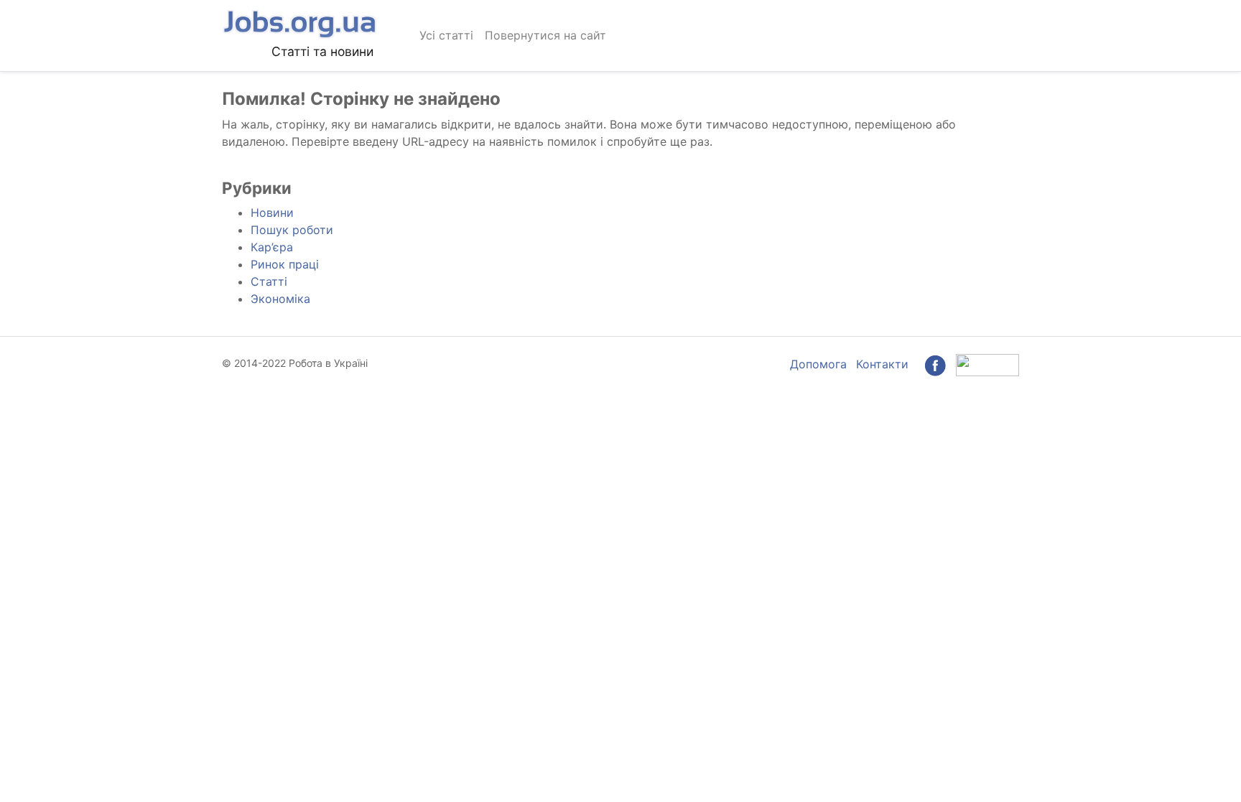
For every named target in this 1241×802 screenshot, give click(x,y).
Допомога (818, 364)
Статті (269, 281)
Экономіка (280, 299)
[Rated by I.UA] (987, 364)
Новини (272, 212)
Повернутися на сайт (545, 35)
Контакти (882, 364)
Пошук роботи (292, 230)
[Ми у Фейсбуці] (935, 364)
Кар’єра (272, 247)
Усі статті (446, 35)
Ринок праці (285, 264)
